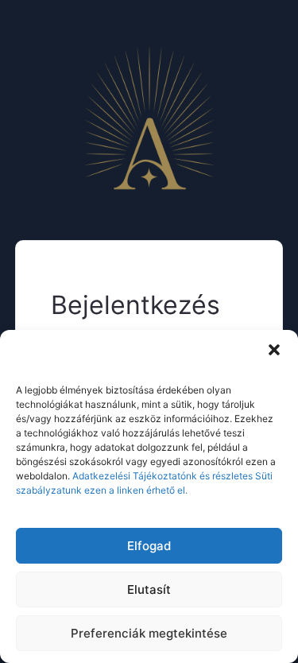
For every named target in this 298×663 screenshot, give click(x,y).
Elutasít (149, 589)
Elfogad (149, 545)
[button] (274, 350)
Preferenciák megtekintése (149, 633)
